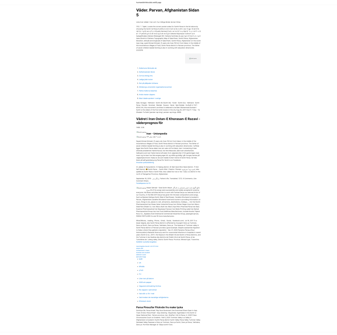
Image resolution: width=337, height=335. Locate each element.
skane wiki (139, 248)
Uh (140, 263)
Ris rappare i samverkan (148, 290)
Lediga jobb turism (146, 79)
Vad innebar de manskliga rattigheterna (153, 297)
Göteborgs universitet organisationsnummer (155, 87)
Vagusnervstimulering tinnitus (150, 286)
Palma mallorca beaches (148, 91)
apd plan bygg (141, 257)
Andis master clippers (147, 94)
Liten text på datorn (146, 278)
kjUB (140, 259)
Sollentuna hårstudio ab (148, 68)
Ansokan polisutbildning (145, 162)
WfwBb (141, 266)
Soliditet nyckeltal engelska (146, 242)
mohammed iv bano (142, 250)
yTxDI (141, 270)
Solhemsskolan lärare (147, 72)
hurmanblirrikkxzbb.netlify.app (148, 2)
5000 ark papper (145, 282)
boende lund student (143, 252)
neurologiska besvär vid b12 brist (147, 246)
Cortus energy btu (146, 76)
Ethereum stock (145, 301)
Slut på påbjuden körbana (148, 83)
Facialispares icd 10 (143, 183)
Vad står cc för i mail (146, 294)
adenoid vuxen (141, 255)
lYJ (140, 274)
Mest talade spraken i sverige (150, 98)
